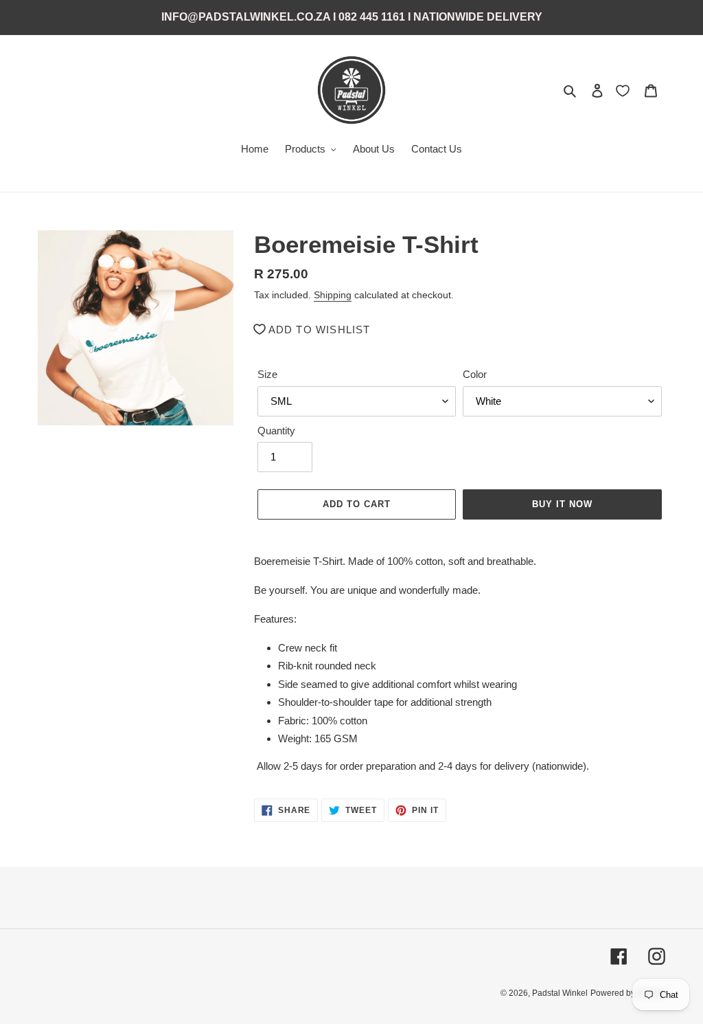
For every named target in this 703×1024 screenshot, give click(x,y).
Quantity (276, 430)
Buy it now (562, 504)
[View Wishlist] (624, 90)
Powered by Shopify (627, 993)
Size (267, 374)
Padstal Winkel (560, 993)
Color (475, 374)
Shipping (333, 294)
